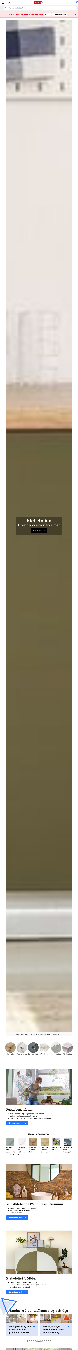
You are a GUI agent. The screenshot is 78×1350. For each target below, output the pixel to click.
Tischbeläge (67, 1054)
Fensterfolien (22, 1054)
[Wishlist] (70, 2)
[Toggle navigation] (2, 3)
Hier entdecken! (39, 531)
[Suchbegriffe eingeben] (6, 8)
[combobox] (40, 8)
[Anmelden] (9, 3)
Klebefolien (10, 1054)
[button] (75, 14)
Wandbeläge (44, 1054)
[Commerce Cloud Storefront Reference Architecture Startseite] (39, 3)
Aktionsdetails (58, 14)
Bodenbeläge (56, 1054)
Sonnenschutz (33, 1054)
